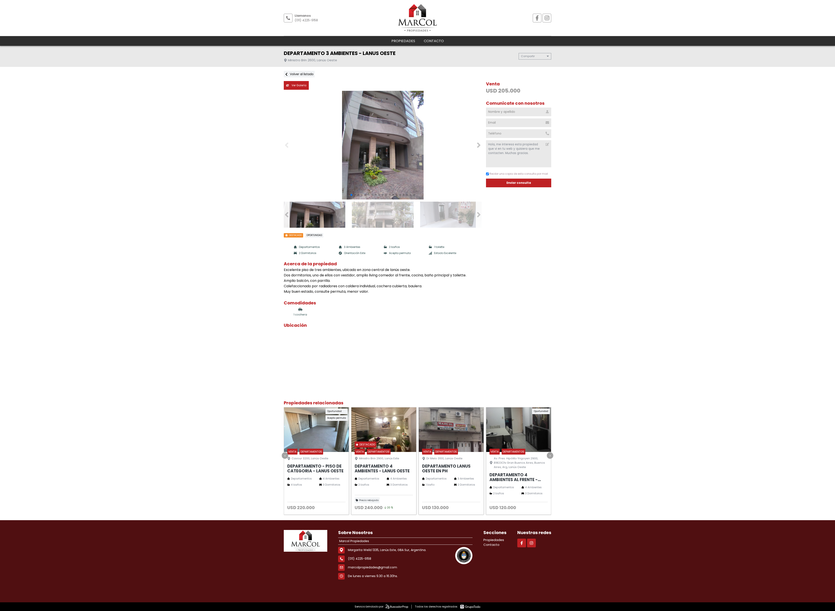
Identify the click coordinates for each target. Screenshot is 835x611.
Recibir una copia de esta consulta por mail (518, 174)
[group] (383, 145)
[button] (479, 145)
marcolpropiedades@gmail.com (372, 567)
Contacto (434, 40)
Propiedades (403, 40)
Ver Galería (298, 85)
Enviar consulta (519, 183)
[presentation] (285, 455)
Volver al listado (301, 74)
